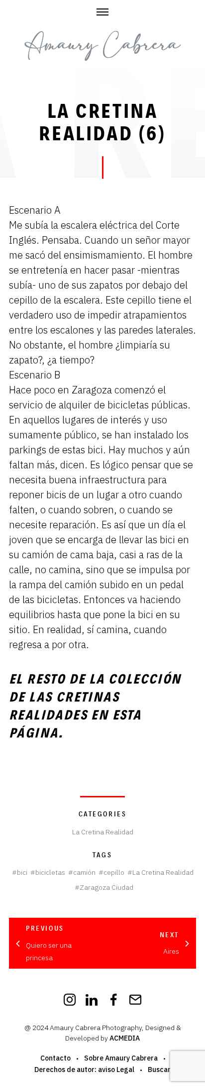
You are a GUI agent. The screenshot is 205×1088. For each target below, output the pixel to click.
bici (22, 872)
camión (84, 872)
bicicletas (50, 872)
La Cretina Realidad (102, 831)
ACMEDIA (124, 1038)
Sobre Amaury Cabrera (121, 1058)
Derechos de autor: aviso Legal (84, 1069)
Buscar (159, 1069)
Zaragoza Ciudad (106, 887)
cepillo (113, 872)
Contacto (55, 1058)
